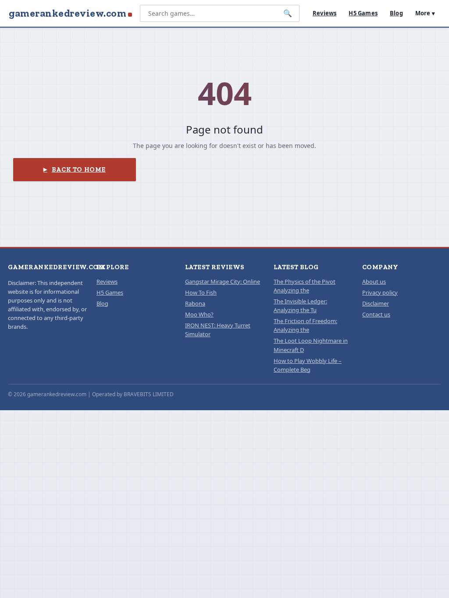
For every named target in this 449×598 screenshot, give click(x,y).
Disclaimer (375, 303)
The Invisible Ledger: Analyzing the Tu (300, 305)
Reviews (324, 13)
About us (374, 281)
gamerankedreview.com (67, 13)
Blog (396, 13)
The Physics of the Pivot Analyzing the (304, 286)
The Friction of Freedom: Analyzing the (305, 325)
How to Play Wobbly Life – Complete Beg (308, 365)
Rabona (195, 303)
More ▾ (425, 13)
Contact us (376, 314)
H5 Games (363, 13)
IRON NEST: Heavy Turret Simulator (217, 329)
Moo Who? (199, 314)
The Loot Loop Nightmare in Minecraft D (311, 345)
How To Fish (201, 292)
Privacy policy (380, 292)
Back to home (79, 169)
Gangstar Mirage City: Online (222, 281)
